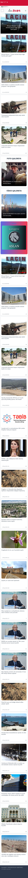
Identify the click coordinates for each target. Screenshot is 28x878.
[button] (3, 23)
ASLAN (14, 223)
